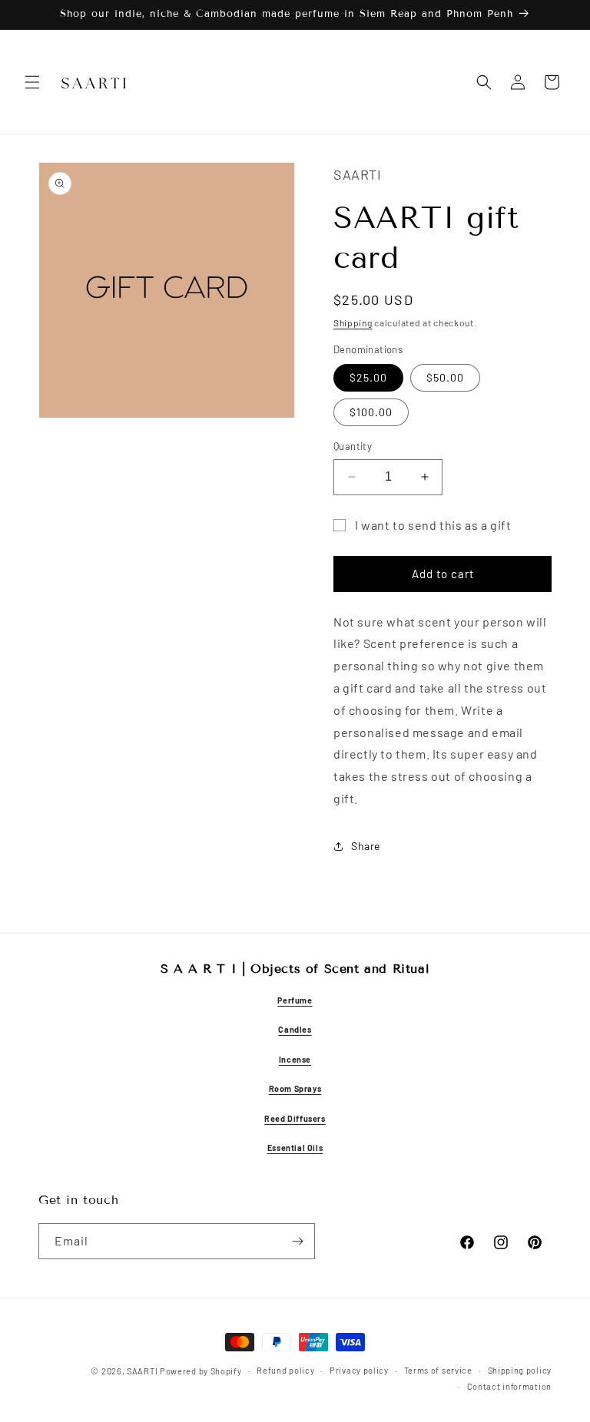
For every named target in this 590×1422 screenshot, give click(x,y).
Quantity (352, 446)
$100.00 (371, 411)
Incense (295, 1059)
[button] (32, 82)
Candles (294, 1029)
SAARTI (142, 1371)
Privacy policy (359, 1370)
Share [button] (365, 845)
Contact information (509, 1386)
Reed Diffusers (294, 1118)
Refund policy (285, 1370)
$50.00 (445, 377)
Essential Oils (295, 1147)
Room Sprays (295, 1088)
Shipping (353, 322)
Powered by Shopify (201, 1371)
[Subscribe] (297, 1241)
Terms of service (438, 1370)
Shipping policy (520, 1370)
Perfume (294, 1000)
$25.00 (368, 377)
